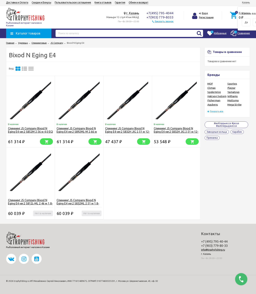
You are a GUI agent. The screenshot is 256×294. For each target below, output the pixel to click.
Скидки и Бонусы (41, 2)
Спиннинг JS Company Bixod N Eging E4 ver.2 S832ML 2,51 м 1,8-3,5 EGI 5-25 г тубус (78, 203)
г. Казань (132, 13)
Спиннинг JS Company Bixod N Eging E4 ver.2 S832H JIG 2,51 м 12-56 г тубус (176, 132)
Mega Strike (234, 104)
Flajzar (231, 87)
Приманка (212, 137)
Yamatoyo (233, 92)
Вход (205, 13)
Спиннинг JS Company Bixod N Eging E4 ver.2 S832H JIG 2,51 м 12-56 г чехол (127, 132)
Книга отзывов (103, 2)
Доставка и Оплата (17, 2)
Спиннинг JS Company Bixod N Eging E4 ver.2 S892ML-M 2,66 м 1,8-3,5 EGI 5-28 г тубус (77, 132)
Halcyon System (216, 96)
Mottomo (233, 100)
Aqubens (212, 104)
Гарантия (120, 2)
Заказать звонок (164, 21)
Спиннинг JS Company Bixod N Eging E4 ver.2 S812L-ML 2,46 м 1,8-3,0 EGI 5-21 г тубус (30, 203)
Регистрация (206, 17)
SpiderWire (214, 92)
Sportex (232, 83)
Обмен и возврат (138, 2)
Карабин (237, 131)
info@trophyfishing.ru (213, 249)
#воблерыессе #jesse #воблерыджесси (226, 124)
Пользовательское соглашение (73, 2)
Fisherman (213, 100)
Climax (211, 87)
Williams (232, 96)
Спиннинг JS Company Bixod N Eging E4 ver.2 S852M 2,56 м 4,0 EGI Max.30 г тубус (30, 132)
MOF (210, 83)
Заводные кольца (217, 131)
